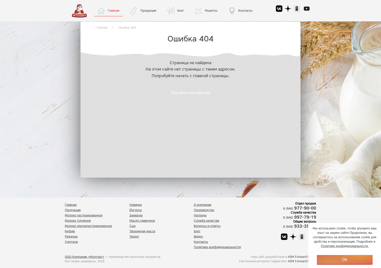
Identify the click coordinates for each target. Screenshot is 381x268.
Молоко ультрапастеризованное (88, 226)
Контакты (245, 11)
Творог (134, 236)
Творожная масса (142, 231)
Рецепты (211, 11)
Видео (198, 236)
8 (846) (299, 208)
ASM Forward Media (302, 257)
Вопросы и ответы (207, 226)
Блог (180, 11)
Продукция (148, 11)
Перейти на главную (190, 92)
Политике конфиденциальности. (345, 246)
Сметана (71, 242)
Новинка (135, 205)
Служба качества (206, 221)
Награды (200, 215)
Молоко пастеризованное (84, 215)
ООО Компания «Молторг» (84, 257)
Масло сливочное (142, 221)
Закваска (136, 215)
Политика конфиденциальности (217, 247)
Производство (204, 210)
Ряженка (71, 236)
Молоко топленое (78, 221)
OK (344, 259)
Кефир (70, 231)
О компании (202, 205)
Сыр (132, 226)
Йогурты (135, 210)
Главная (114, 11)
